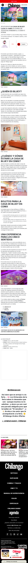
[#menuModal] (2, 5)
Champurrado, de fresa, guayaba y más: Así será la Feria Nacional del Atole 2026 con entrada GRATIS (9, 453)
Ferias (2, 449)
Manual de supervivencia (14, 493)
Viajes (14, 498)
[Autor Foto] (4, 42)
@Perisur (6, 309)
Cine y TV (14, 488)
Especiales (14, 503)
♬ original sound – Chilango (14, 421)
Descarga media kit (14, 517)
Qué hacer (14, 478)
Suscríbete (14, 520)
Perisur (6, 308)
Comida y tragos (14, 483)
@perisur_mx (8, 306)
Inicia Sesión (24, 4)
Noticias (20, 449)
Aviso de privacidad (14, 530)
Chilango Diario (14, 508)
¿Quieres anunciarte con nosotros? (14, 522)
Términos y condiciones (14, 528)
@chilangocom (14, 390)
